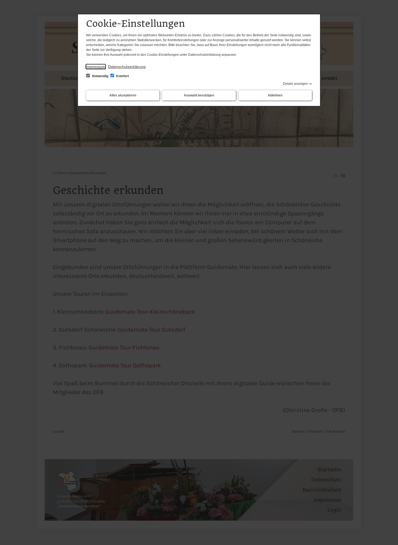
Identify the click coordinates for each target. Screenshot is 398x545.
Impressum (95, 66)
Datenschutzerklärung (127, 66)
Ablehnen (275, 95)
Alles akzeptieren (122, 95)
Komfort (122, 76)
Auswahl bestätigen (199, 95)
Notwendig (100, 76)
